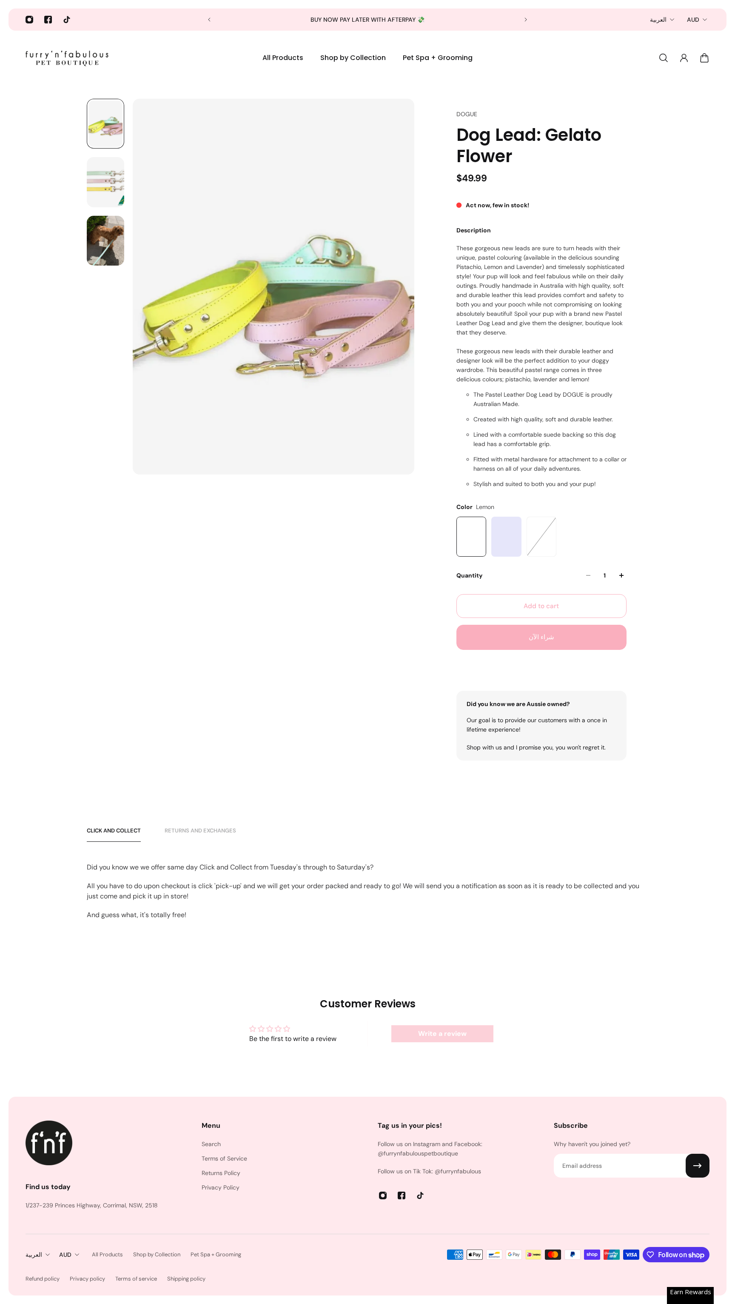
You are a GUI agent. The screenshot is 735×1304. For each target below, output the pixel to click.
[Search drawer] (663, 58)
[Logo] (68, 58)
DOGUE (466, 114)
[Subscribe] (697, 1166)
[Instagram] (29, 19)
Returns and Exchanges (200, 830)
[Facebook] (48, 19)
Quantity (469, 575)
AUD (693, 19)
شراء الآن (541, 637)
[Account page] (684, 58)
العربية (658, 19)
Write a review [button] (442, 1033)
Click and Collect (114, 830)
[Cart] (704, 58)
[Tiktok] (66, 19)
